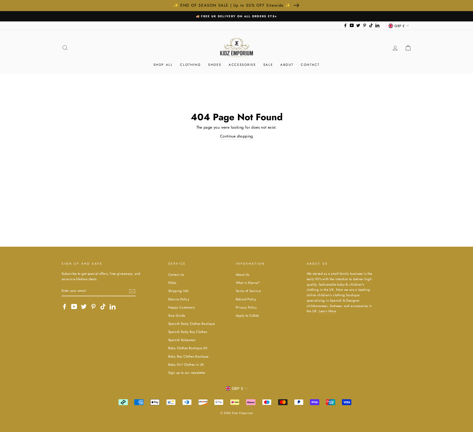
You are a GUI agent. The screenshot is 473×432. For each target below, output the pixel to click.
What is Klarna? (248, 282)
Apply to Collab (247, 315)
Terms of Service (248, 290)
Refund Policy (246, 299)
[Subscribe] (132, 291)
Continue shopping (236, 136)
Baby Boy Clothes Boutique (188, 356)
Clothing (190, 64)
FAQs (172, 282)
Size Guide (176, 315)
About (286, 64)
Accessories (242, 64)
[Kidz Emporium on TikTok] (103, 307)
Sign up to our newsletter (187, 372)
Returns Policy (178, 299)
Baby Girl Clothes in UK (186, 364)
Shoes (214, 64)
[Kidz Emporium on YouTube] (74, 307)
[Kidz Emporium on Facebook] (65, 307)
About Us (242, 274)
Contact (310, 64)
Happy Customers (181, 307)
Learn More (327, 311)
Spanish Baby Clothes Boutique (191, 323)
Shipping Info (178, 290)
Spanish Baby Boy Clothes (187, 331)
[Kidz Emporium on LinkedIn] (113, 307)
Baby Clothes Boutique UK (188, 348)
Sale (268, 64)
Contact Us (176, 274)
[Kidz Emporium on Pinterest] (93, 307)
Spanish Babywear (182, 339)
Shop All (163, 64)
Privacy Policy (246, 307)
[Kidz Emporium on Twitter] (84, 307)
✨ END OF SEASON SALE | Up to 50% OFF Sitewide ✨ (231, 5)
